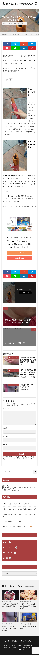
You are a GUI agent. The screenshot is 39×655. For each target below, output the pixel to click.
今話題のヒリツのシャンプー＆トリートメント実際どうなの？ (28, 387)
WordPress (23, 650)
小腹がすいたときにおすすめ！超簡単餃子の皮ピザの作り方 (19, 509)
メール (5, 436)
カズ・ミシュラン (10, 547)
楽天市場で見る (19, 258)
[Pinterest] (32, 48)
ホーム (7, 641)
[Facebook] (7, 44)
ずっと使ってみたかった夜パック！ (13, 521)
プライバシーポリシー (27, 641)
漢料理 (7, 558)
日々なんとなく (20, 23)
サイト (5, 444)
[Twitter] (15, 44)
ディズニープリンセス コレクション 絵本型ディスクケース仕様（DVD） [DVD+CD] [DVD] (19, 244)
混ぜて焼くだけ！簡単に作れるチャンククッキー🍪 (17, 526)
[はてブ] (32, 44)
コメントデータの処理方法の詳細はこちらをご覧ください (19, 458)
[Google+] (24, 44)
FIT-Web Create (30, 647)
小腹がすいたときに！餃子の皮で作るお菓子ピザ (16, 504)
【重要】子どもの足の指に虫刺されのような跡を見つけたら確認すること (28, 360)
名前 (5, 428)
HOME (5, 34)
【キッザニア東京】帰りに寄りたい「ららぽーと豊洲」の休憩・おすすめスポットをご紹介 (28, 374)
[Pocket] (7, 48)
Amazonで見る (19, 253)
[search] (35, 472)
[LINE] (15, 48)
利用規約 (14, 641)
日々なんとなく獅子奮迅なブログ (19, 5)
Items (7, 542)
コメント (6, 408)
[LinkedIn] (24, 48)
